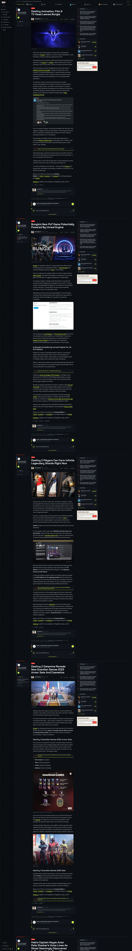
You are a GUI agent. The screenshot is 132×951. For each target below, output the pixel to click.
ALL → (129, 4)
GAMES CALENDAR (7, 27)
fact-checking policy (59, 198)
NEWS (4, 9)
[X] (2, 949)
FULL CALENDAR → (82, 58)
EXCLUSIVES (6, 12)
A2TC (64, 518)
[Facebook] (12, 949)
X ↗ (44, 430)
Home (17, 1)
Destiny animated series (45, 140)
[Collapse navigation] (12, 2)
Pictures (67, 166)
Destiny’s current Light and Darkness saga (60, 399)
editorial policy (50, 198)
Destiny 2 (69, 176)
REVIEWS (5, 14)
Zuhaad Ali (38, 18)
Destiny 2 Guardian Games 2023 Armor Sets (23, 680)
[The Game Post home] (3, 2)
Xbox (63, 181)
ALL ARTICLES (40, 430)
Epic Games (47, 421)
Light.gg (37, 819)
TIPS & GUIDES (6, 17)
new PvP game (63, 267)
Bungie (48, 52)
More (7, 30)
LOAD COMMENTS (53, 214)
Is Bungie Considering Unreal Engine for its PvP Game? (23, 238)
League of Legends (38, 130)
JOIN (95, 67)
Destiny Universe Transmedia (41, 70)
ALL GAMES (5, 24)
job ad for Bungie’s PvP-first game (49, 375)
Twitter (51, 62)
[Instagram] (8, 949)
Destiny (48, 55)
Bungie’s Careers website (40, 340)
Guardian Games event (51, 535)
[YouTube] (4, 949)
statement (52, 604)
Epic (53, 270)
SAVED (5, 942)
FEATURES (5, 19)
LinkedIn (43, 62)
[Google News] (10, 949)
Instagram (56, 176)
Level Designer (48, 334)
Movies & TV (6, 22)
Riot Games (54, 130)
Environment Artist (60, 334)
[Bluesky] (6, 949)
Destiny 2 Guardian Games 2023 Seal (23, 682)
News (20, 1)
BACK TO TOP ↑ (20, 25)
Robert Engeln (37, 275)
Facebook (47, 176)
